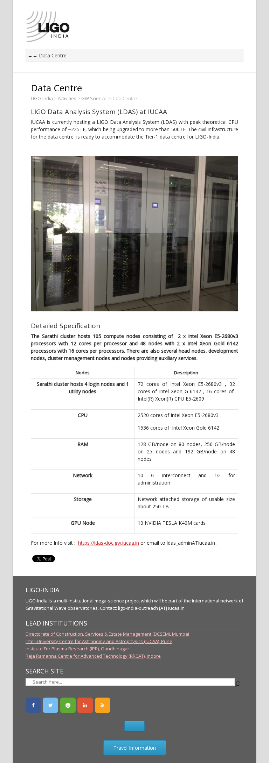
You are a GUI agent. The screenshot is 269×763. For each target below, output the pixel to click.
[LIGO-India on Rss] (102, 705)
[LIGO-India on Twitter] (50, 705)
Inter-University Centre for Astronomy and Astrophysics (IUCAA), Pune (99, 641)
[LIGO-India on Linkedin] (85, 705)
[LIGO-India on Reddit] (68, 705)
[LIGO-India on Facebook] (33, 705)
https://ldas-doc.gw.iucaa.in (108, 542)
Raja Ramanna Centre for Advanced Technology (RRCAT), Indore (93, 656)
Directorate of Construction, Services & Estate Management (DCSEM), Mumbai (107, 634)
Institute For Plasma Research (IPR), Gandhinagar (77, 648)
